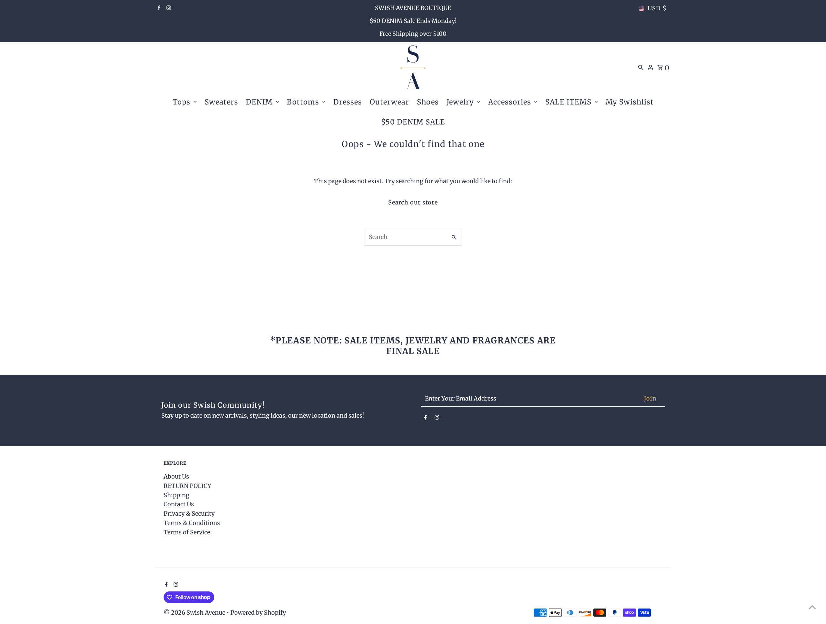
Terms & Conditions (192, 523)
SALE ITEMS (568, 101)
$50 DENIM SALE (413, 121)
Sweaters (221, 101)
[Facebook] (158, 8)
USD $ (657, 8)
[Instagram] (168, 8)
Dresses (347, 101)
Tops (181, 101)
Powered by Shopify (258, 612)
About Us (176, 476)
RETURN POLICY (187, 486)
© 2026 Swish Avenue (195, 612)
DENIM (259, 101)
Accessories (509, 101)
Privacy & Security (189, 513)
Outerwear (389, 101)
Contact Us (179, 504)
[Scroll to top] (812, 607)
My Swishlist (630, 101)
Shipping (176, 495)
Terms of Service (187, 532)
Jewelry (460, 101)
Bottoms (303, 101)
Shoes (428, 101)
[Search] (641, 67)
